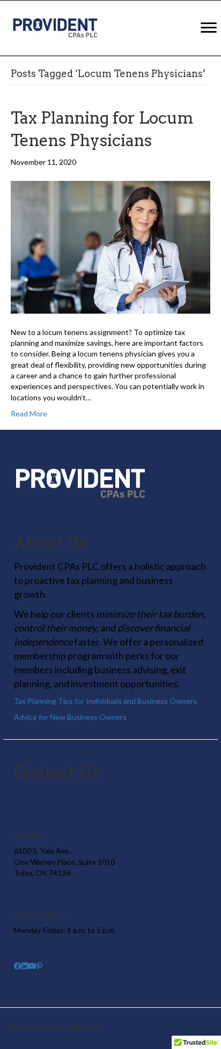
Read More (29, 413)
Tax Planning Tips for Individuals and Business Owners (105, 700)
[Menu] (208, 28)
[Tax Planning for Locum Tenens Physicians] (110, 246)
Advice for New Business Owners (70, 716)
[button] (17, 966)
